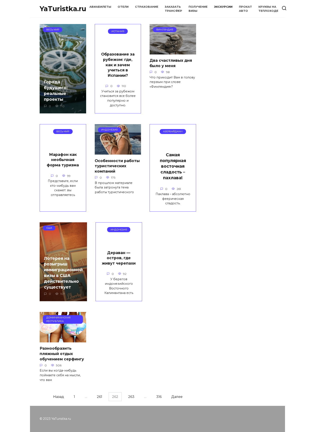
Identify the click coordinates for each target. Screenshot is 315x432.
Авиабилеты (100, 6)
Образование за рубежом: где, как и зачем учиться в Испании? (118, 65)
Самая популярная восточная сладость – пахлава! (173, 166)
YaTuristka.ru (63, 9)
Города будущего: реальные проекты (56, 90)
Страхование (146, 6)
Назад (58, 397)
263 (131, 397)
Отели (123, 6)
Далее (177, 397)
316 (159, 397)
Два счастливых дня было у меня (171, 63)
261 (99, 397)
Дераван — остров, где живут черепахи (119, 257)
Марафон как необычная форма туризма (63, 159)
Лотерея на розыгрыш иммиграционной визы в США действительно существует (63, 272)
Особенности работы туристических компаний (117, 165)
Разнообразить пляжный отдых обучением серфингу (62, 353)
